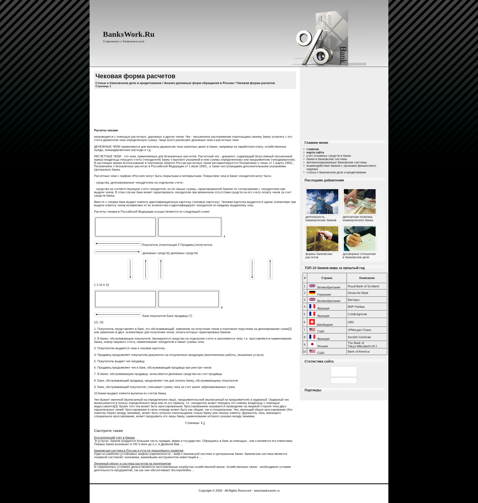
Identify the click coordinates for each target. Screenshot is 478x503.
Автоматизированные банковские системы (336, 162)
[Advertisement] (343, 101)
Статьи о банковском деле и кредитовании (336, 172)
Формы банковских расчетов (318, 255)
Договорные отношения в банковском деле (359, 255)
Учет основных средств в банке (328, 155)
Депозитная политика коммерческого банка (358, 218)
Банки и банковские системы (326, 159)
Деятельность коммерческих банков (320, 218)
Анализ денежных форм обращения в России (199, 83)
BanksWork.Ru (129, 34)
